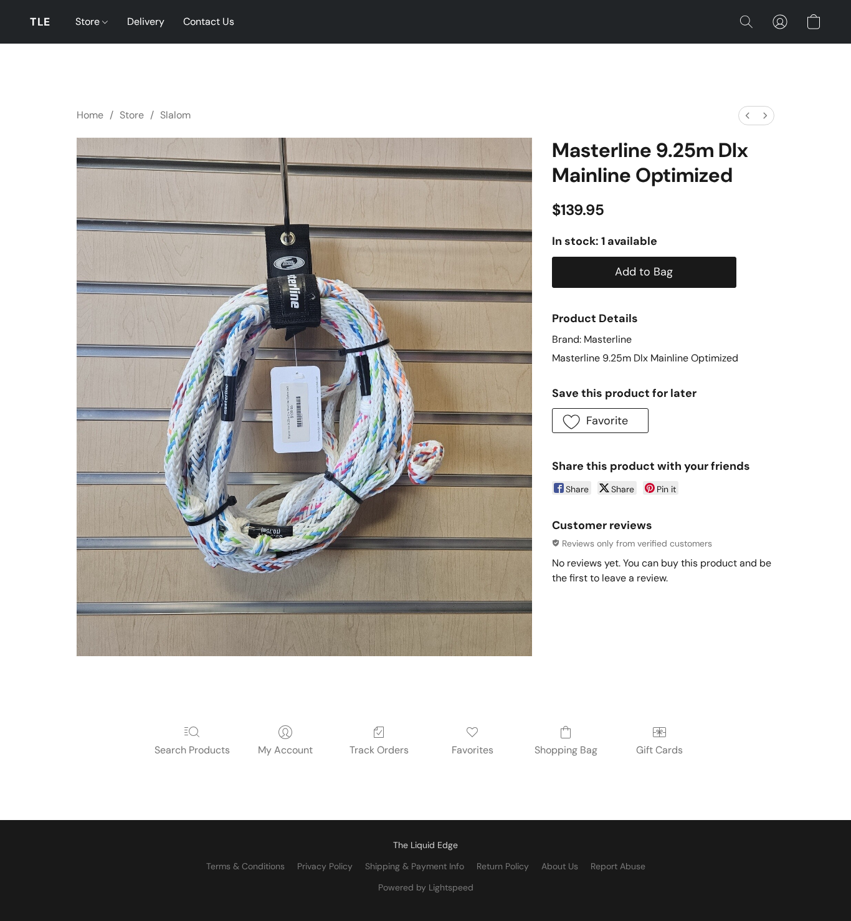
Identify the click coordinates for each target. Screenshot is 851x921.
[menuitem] (747, 116)
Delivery (145, 21)
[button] (40, 21)
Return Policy (503, 866)
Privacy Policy (325, 866)
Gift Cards (659, 749)
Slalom (175, 115)
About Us (559, 866)
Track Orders (379, 749)
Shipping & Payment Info (414, 866)
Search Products (192, 749)
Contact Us (208, 21)
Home (90, 115)
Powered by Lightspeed (425, 887)
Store (88, 21)
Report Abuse (618, 866)
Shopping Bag (566, 749)
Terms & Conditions (245, 866)
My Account (285, 749)
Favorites (472, 749)
